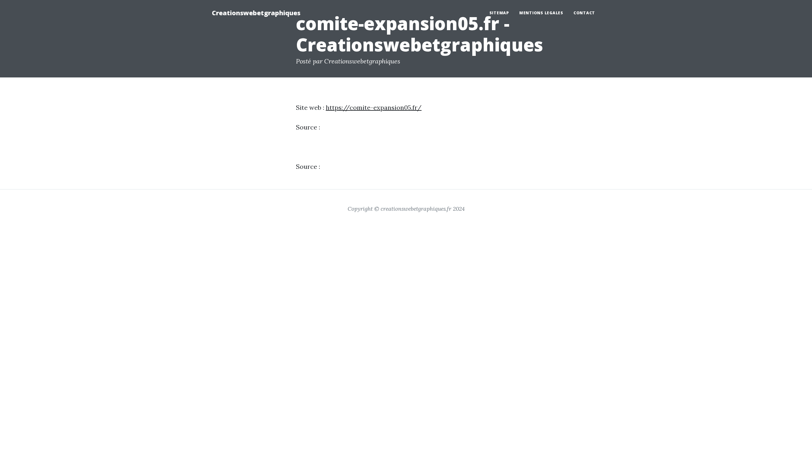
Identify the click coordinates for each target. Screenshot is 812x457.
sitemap (499, 13)
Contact (584, 13)
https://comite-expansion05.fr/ (374, 107)
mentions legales (541, 13)
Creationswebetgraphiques (256, 13)
